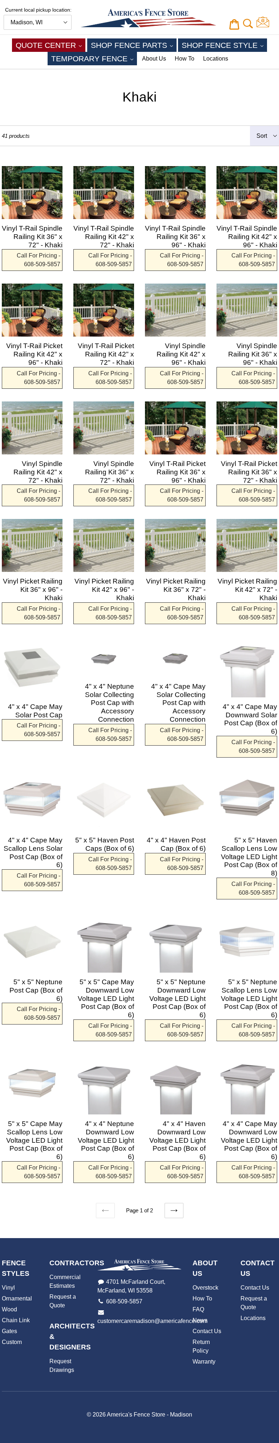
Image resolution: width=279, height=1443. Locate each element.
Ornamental (17, 1298)
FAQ (198, 1309)
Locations (215, 58)
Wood (9, 1309)
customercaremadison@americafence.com (152, 1321)
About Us (154, 58)
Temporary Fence (94, 58)
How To (184, 58)
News (200, 1320)
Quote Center (50, 45)
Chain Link (16, 1320)
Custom (12, 1342)
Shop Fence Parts (134, 45)
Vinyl (8, 1288)
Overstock (205, 1288)
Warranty (204, 1362)
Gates (9, 1331)
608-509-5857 (124, 1301)
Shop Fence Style (224, 45)
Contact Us (207, 1331)
